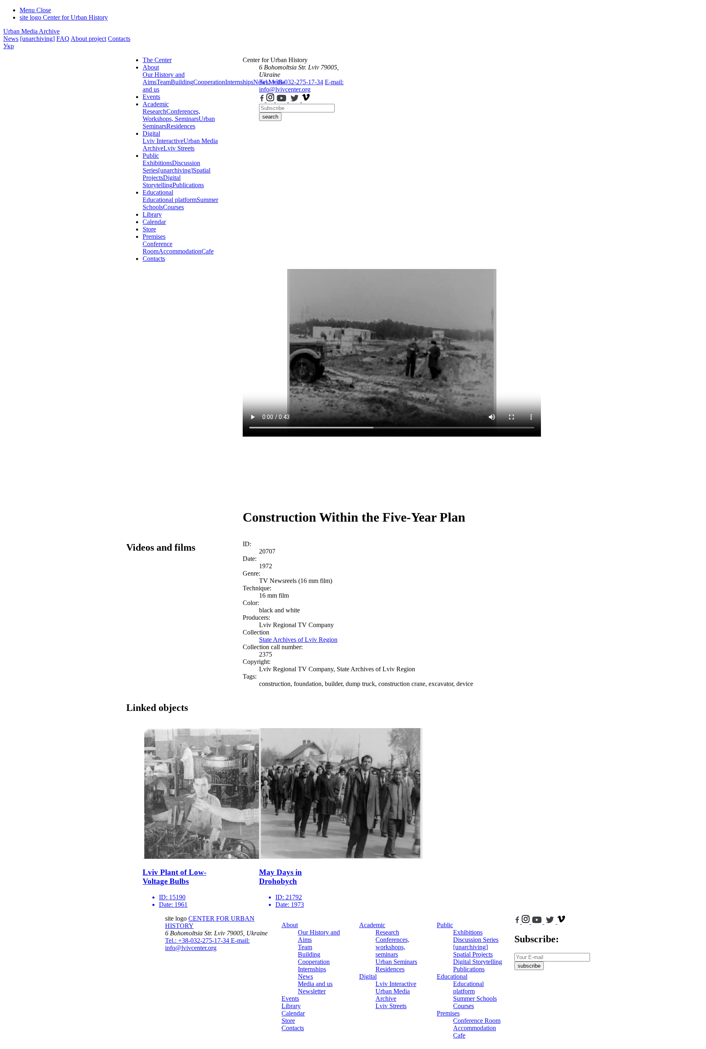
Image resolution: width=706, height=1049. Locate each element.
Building (182, 81)
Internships (312, 969)
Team (163, 81)
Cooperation (209, 81)
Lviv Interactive (163, 140)
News (10, 38)
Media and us (315, 983)
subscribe (529, 966)
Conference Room (157, 247)
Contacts (119, 38)
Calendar (154, 221)
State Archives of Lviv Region (298, 639)
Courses (173, 207)
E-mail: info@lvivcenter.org (301, 85)
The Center (157, 59)
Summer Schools (475, 998)
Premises (154, 236)
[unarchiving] (37, 38)
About (151, 67)
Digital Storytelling (162, 181)
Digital (151, 133)
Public (151, 155)
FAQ (62, 38)
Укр (8, 46)
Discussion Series (475, 939)
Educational (158, 192)
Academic (156, 104)
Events (151, 96)
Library (152, 214)
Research (154, 111)
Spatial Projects (473, 954)
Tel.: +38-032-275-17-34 (291, 81)
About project (88, 38)
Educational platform (170, 199)
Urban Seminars (396, 961)
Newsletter (312, 991)
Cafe (207, 251)
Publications (188, 185)
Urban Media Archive (31, 31)
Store (149, 229)
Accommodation (180, 251)
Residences (180, 126)
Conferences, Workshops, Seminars (171, 115)
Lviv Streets (178, 148)
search (270, 117)
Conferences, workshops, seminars (392, 947)
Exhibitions (157, 162)
